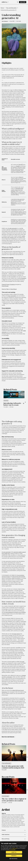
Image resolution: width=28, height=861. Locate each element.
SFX (8, 237)
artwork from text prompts (18, 576)
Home (2, 8)
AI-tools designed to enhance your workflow (15, 612)
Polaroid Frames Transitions (8, 284)
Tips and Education (11, 8)
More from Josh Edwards (8, 736)
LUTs (15, 237)
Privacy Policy (14, 848)
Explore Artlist (22, 2)
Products (4, 830)
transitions (23, 278)
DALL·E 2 (21, 177)
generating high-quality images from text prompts (17, 190)
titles (4, 279)
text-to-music (18, 211)
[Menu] (17, 2)
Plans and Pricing (5, 838)
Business (6, 400)
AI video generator (12, 228)
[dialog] (14, 851)
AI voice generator (6, 552)
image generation (11, 295)
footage (11, 237)
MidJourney (14, 202)
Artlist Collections (5, 834)
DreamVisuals (5, 286)
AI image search (16, 633)
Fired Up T (4, 289)
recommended (5, 796)
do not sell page (12, 849)
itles (8, 289)
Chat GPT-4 (21, 164)
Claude (18, 166)
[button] (14, 852)
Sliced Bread (13, 289)
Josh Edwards (5, 21)
